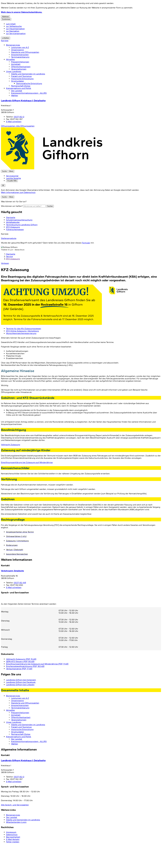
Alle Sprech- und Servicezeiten (15, 805)
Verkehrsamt (12, 571)
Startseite (10, 254)
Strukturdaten (17, 81)
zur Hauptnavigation (15, 28)
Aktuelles (10, 59)
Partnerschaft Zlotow (20, 86)
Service (9, 256)
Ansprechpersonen (20, 54)
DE (3, 185)
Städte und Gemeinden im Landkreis (28, 74)
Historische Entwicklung (22, 78)
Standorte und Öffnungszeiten (25, 52)
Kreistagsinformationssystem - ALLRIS (29, 93)
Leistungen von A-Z (20, 47)
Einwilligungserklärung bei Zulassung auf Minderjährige (27, 462)
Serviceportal (12, 176)
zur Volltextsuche (14, 26)
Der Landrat (16, 90)
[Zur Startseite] (51, 169)
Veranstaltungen (18, 69)
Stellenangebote (8, 238)
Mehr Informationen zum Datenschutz (18, 192)
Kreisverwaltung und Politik (18, 88)
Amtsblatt (15, 64)
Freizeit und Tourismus (21, 76)
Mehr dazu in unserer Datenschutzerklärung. (21, 12)
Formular (86, 243)
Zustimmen (6, 19)
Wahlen (14, 95)
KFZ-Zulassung (13, 259)
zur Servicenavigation (16, 33)
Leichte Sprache (13, 178)
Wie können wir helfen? (12, 206)
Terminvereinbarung (20, 57)
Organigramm (17, 50)
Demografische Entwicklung (29, 83)
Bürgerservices (13, 45)
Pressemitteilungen (20, 62)
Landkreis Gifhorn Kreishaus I (23, 100)
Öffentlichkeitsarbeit (20, 66)
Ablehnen (5, 17)
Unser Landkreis (13, 71)
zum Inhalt (11, 24)
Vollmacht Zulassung (10, 444)
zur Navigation (12, 31)
